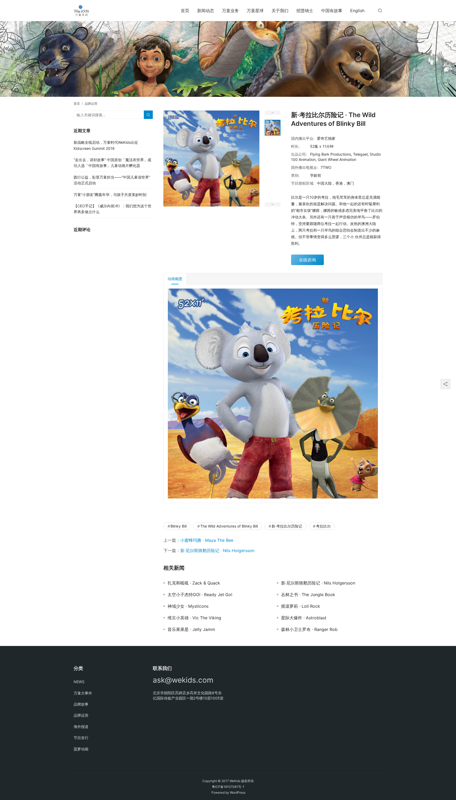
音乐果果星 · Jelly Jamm (191, 629)
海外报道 (81, 726)
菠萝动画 (81, 749)
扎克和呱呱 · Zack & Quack (194, 583)
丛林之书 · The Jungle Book (308, 594)
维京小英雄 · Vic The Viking (194, 617)
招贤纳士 (304, 10)
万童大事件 (83, 693)
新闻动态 (205, 10)
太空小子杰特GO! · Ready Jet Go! (200, 594)
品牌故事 (81, 704)
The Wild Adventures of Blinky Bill (229, 526)
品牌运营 (81, 715)
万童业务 (230, 10)
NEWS (79, 681)
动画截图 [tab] (175, 278)
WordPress (237, 792)
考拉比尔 (323, 526)
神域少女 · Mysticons (188, 606)
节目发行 (81, 737)
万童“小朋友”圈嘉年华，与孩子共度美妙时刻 (110, 194)
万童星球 (255, 10)
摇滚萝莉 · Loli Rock (300, 606)
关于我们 (280, 10)
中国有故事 (331, 10)
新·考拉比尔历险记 (287, 526)
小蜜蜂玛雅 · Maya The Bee (206, 540)
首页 (185, 10)
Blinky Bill (178, 526)
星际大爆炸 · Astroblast (303, 617)
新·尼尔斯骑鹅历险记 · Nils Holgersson (217, 550)
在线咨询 (307, 259)
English (357, 10)
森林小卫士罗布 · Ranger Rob (309, 629)
